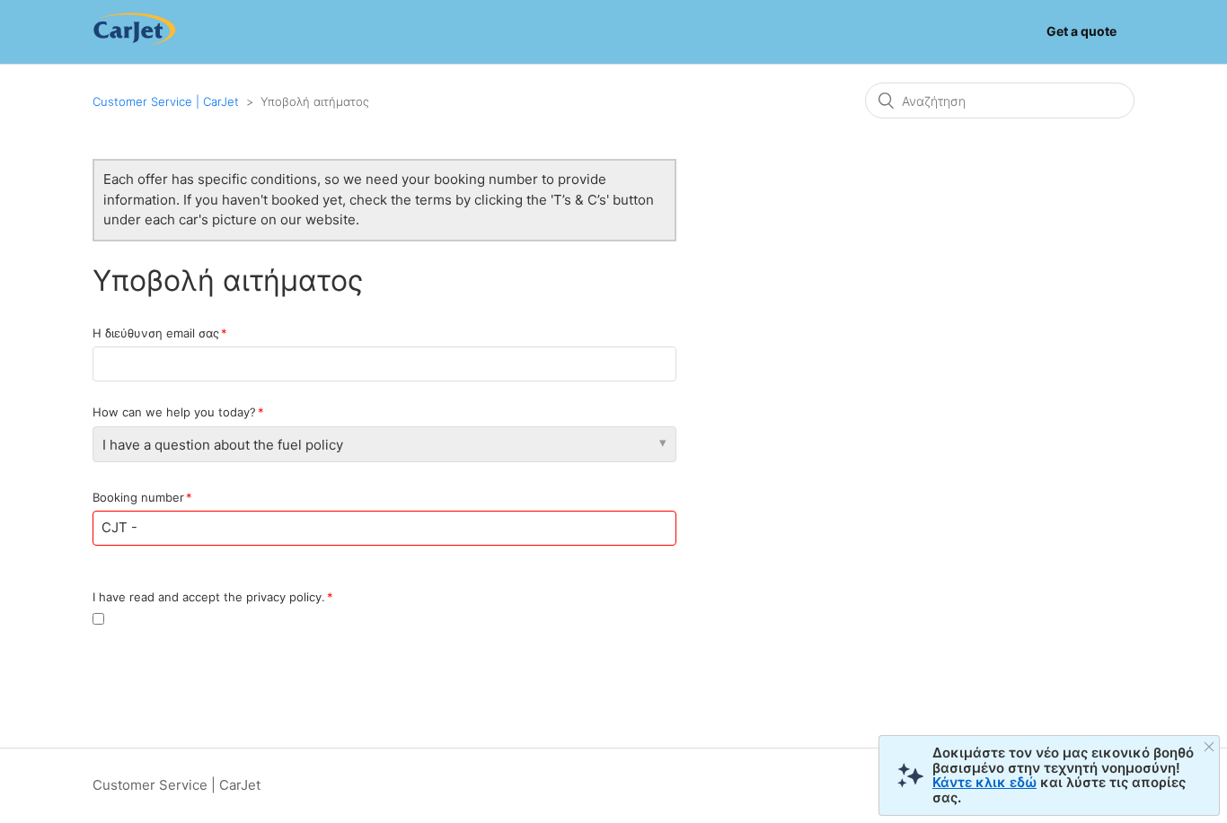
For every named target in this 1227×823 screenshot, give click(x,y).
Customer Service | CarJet (166, 101)
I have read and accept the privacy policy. (209, 597)
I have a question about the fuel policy (222, 444)
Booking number (138, 497)
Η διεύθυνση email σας (156, 333)
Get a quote (1081, 31)
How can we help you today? (174, 412)
